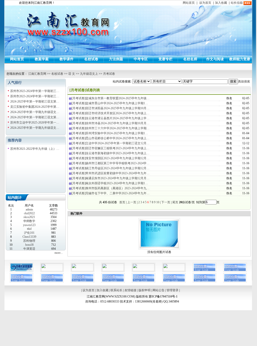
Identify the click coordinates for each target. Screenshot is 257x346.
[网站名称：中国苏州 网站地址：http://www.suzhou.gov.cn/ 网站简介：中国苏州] (113, 270)
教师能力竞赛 (239, 59)
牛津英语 (29, 248)
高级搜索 (244, 81)
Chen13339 (29, 236)
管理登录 (172, 290)
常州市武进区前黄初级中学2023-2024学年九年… (118, 173)
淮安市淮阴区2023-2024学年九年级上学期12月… (118, 158)
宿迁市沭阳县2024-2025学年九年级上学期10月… (118, 108)
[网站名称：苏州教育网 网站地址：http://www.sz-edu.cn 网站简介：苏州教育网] (52, 270)
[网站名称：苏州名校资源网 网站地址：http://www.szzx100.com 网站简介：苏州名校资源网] (21, 271)
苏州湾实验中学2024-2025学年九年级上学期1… (117, 133)
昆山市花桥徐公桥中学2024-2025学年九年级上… (118, 138)
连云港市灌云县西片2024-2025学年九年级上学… (118, 118)
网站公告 (158, 290)
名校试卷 (91, 59)
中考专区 (141, 59)
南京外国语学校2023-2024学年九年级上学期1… (117, 183)
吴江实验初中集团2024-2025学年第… (34, 106)
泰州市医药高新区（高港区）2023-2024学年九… (118, 188)
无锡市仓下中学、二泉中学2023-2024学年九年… (118, 193)
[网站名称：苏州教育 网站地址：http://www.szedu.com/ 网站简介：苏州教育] (174, 270)
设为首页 (205, 2)
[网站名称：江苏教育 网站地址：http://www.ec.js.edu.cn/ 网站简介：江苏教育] (143, 270)
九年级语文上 (89, 74)
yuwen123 (29, 225)
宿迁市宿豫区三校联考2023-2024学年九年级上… (118, 148)
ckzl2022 (29, 213)
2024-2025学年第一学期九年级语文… (34, 112)
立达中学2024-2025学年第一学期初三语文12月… (118, 143)
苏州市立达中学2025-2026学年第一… (34, 122)
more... (58, 252)
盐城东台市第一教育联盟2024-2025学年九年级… (118, 98)
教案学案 (42, 59)
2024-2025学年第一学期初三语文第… (34, 101)
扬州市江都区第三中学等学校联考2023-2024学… (118, 163)
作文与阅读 (215, 59)
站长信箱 (237, 2)
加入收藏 (221, 2)
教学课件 (67, 59)
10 (157, 202)
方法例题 (116, 59)
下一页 (165, 202)
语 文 (71, 74)
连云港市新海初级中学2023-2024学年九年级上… (118, 153)
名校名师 (190, 59)
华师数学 (29, 221)
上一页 (131, 202)
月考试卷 (109, 74)
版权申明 (144, 290)
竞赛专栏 (165, 59)
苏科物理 (29, 240)
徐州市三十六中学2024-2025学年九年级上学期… (118, 128)
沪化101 (29, 232)
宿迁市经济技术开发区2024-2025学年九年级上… (118, 113)
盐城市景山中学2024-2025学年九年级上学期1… (117, 103)
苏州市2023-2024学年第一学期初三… (34, 91)
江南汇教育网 (37, 74)
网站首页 (189, 2)
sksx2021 (29, 217)
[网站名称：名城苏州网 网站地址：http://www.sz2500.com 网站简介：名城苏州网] (82, 270)
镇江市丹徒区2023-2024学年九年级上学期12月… (118, 168)
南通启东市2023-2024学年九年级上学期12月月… (118, 178)
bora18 (29, 244)
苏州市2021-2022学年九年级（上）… (34, 148)
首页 (122, 202)
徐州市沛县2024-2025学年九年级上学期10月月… (118, 123)
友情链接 (130, 290)
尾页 (175, 202)
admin (29, 209)
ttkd (29, 228)
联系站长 (116, 290)
